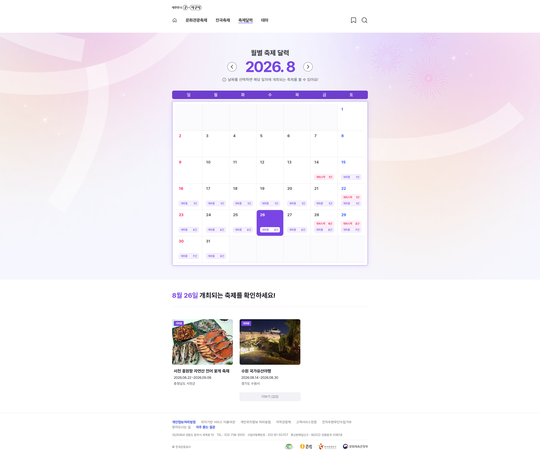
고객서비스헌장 (306, 422)
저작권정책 (283, 422)
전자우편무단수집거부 (337, 422)
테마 (264, 20)
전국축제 (223, 20)
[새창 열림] (289, 448)
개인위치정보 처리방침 (255, 422)
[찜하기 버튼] (353, 20)
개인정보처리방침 (184, 422)
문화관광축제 (196, 20)
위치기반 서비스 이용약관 (218, 422)
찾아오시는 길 (181, 427)
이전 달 (232, 66)
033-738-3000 (234, 435)
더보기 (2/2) (270, 397)
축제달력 (245, 20)
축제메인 (174, 20)
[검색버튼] (364, 20)
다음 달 (308, 66)
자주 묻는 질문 (205, 427)
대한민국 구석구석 (186, 7)
